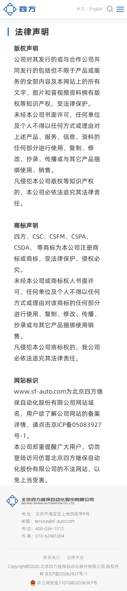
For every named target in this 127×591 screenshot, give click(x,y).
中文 (80, 9)
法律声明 (75, 557)
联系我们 (51, 557)
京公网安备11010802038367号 (67, 583)
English (96, 9)
